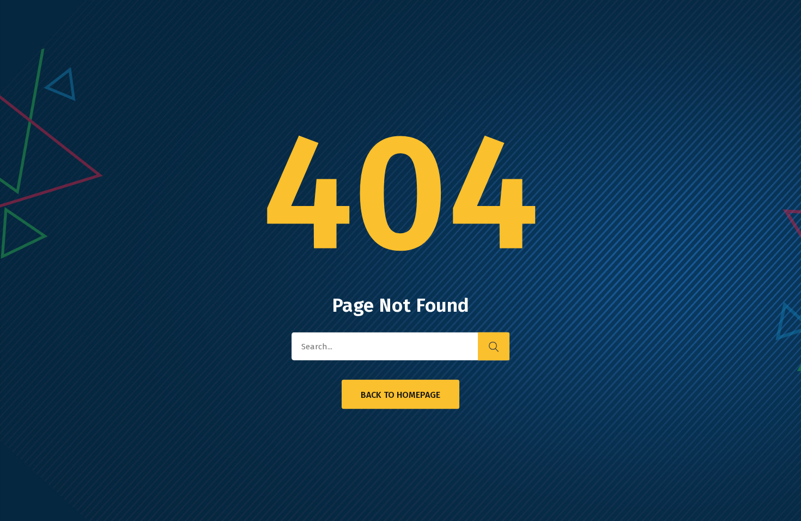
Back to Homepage (400, 395)
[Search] (493, 346)
